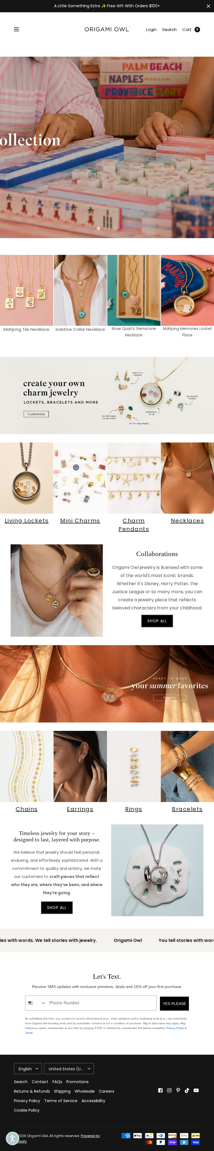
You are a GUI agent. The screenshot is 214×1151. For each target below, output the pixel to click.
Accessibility (93, 1101)
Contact (40, 1082)
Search (169, 29)
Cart (187, 29)
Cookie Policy (27, 1110)
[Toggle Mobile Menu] (20, 29)
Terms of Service (60, 1101)
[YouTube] (196, 1090)
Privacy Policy (175, 1028)
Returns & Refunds (32, 1091)
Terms (29, 1032)
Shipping (62, 1091)
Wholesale (85, 1091)
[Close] (208, 6)
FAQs (57, 1082)
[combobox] (36, 1003)
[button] (13, 1138)
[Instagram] (169, 1090)
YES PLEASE (174, 1003)
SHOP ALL (157, 621)
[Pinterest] (178, 1090)
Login (151, 29)
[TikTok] (187, 1090)
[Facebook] (160, 1090)
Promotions (77, 1082)
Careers (106, 1091)
